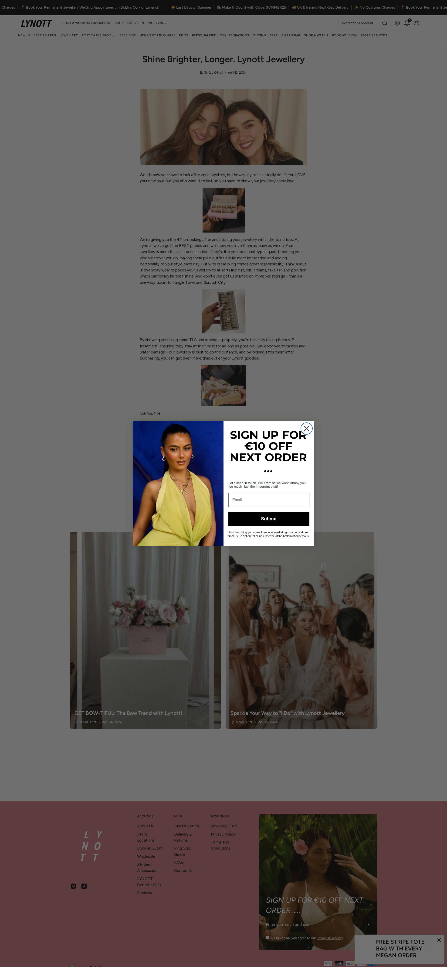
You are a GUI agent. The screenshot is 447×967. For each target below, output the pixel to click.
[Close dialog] (306, 428)
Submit (269, 518)
